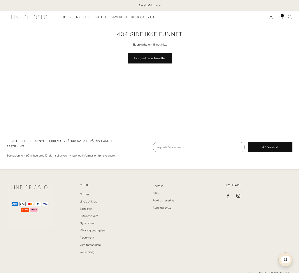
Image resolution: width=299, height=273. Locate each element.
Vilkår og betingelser (93, 230)
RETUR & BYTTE (143, 17)
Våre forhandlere (90, 245)
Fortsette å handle (149, 58)
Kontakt (158, 186)
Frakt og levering (163, 200)
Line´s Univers (88, 201)
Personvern (87, 237)
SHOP (64, 17)
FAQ (155, 193)
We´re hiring (87, 252)
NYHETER (83, 17)
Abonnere (270, 147)
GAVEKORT (119, 17)
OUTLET (101, 17)
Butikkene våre (89, 216)
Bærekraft (86, 208)
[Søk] (290, 17)
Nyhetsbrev (87, 223)
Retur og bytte (162, 207)
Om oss (84, 194)
